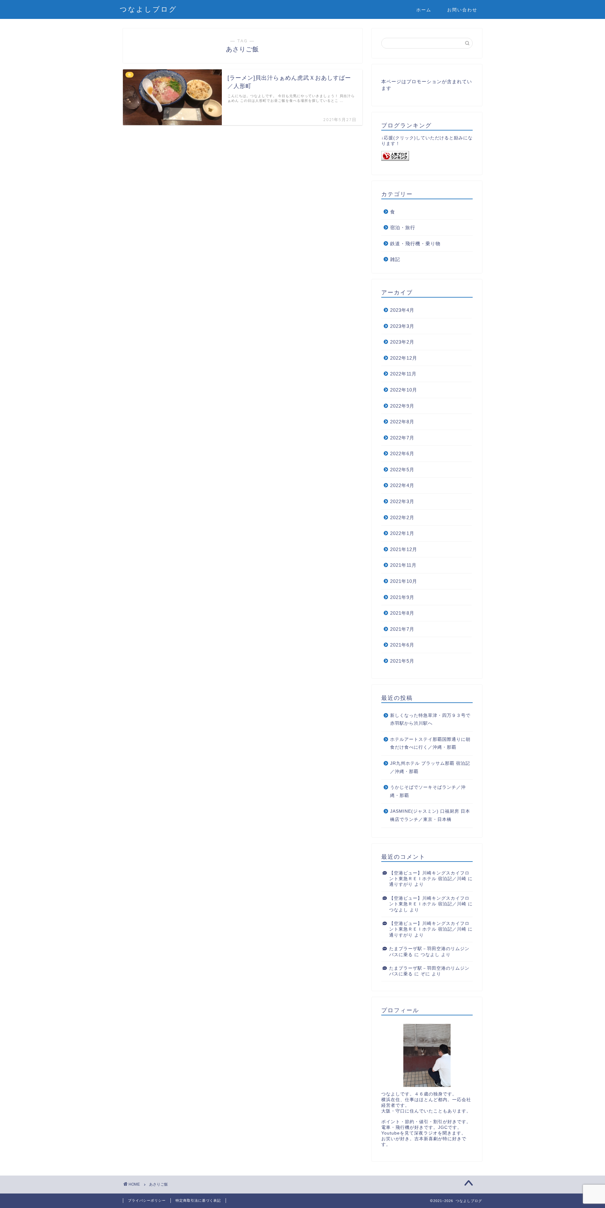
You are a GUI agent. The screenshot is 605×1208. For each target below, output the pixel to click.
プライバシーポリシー (147, 1200)
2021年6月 (402, 645)
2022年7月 (402, 437)
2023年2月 (402, 342)
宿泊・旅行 (402, 227)
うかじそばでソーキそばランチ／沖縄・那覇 (428, 791)
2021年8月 (402, 613)
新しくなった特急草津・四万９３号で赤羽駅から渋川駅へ (430, 719)
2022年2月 (402, 517)
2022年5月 (402, 469)
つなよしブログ (148, 9)
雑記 (395, 259)
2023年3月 (402, 326)
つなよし (398, 910)
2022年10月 (403, 389)
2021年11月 (403, 565)
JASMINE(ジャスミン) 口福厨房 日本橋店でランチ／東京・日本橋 (430, 815)
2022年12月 (403, 358)
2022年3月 (402, 501)
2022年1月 (402, 533)
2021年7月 (402, 629)
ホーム (423, 10)
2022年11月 (403, 373)
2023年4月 (402, 310)
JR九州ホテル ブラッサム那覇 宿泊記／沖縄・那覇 (430, 767)
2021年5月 (402, 661)
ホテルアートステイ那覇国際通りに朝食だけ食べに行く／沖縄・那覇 (430, 743)
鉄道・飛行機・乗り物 (415, 243)
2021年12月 (403, 549)
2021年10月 (403, 581)
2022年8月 (402, 421)
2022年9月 (402, 406)
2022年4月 (402, 485)
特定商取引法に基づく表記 (198, 1200)
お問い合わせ (462, 10)
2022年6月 (402, 453)
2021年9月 (402, 597)
